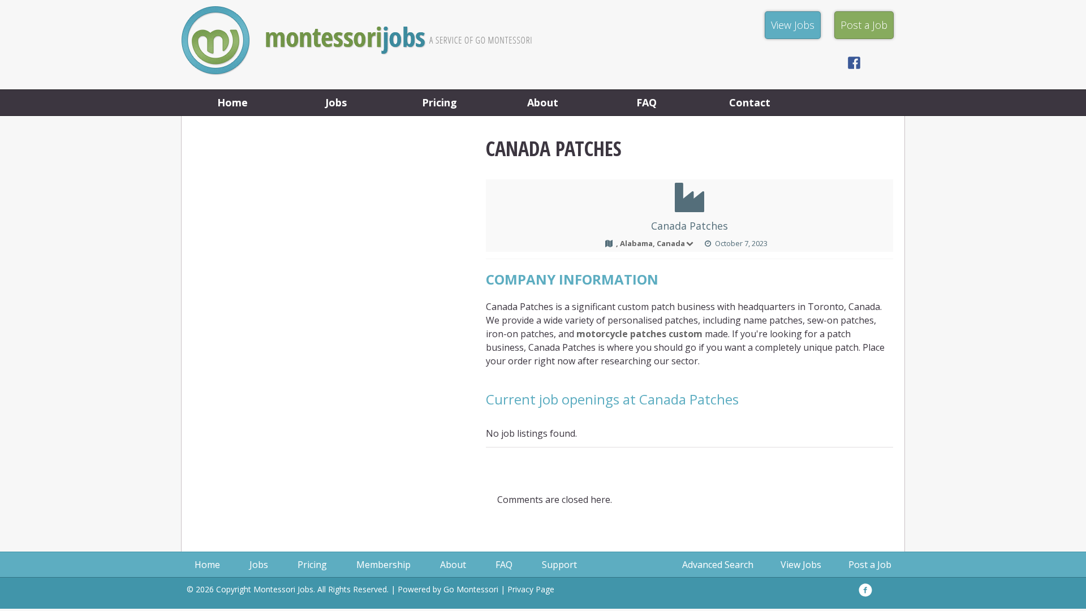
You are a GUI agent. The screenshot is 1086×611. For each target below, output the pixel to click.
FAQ (646, 102)
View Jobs (801, 564)
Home (232, 102)
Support (559, 564)
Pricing (439, 102)
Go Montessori (470, 589)
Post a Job (869, 564)
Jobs (336, 102)
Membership (383, 564)
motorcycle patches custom (639, 334)
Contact (749, 102)
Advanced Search (717, 564)
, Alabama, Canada (650, 243)
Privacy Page (530, 589)
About (542, 102)
